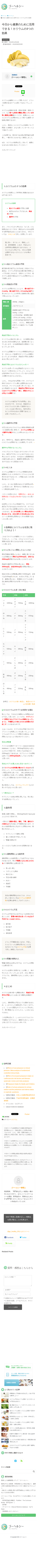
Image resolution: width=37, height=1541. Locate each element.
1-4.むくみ (11, 234)
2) (17, 430)
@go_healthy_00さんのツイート (18, 1231)
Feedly (9, 1243)
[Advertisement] (18, 164)
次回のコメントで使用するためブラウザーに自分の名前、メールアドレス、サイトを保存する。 (18, 1300)
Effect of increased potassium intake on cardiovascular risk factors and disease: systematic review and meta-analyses (18, 1078)
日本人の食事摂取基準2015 (25, 1095)
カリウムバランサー (22, 785)
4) (33, 484)
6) (12, 576)
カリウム (14, 1119)
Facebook (9, 1237)
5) (14, 554)
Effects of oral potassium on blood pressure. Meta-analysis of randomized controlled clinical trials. (17, 1070)
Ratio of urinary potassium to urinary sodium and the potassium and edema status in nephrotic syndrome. (19, 1089)
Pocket (17, 91)
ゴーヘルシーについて (18, 1515)
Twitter (24, 1237)
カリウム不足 (21, 947)
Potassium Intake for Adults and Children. (21, 1084)
